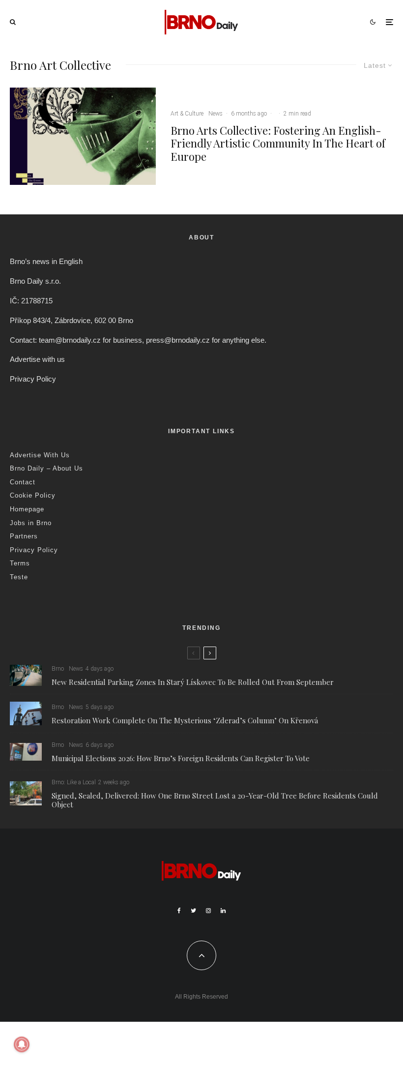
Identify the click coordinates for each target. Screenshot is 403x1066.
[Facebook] (179, 910)
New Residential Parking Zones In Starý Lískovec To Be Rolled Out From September (193, 682)
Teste (19, 577)
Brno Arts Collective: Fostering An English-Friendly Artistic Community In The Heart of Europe (278, 143)
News (215, 113)
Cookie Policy (33, 495)
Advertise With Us (40, 455)
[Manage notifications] (21, 1044)
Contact (22, 482)
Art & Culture (187, 113)
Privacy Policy (33, 379)
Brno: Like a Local (74, 782)
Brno (58, 668)
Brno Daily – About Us (46, 468)
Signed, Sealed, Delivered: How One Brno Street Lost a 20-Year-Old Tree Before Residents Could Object (215, 800)
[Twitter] (193, 910)
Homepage (27, 509)
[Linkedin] (223, 910)
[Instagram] (208, 910)
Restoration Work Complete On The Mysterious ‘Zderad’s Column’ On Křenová (185, 720)
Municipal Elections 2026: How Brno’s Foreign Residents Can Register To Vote (181, 758)
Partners (24, 536)
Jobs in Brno (31, 523)
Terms (20, 563)
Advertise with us (37, 359)
